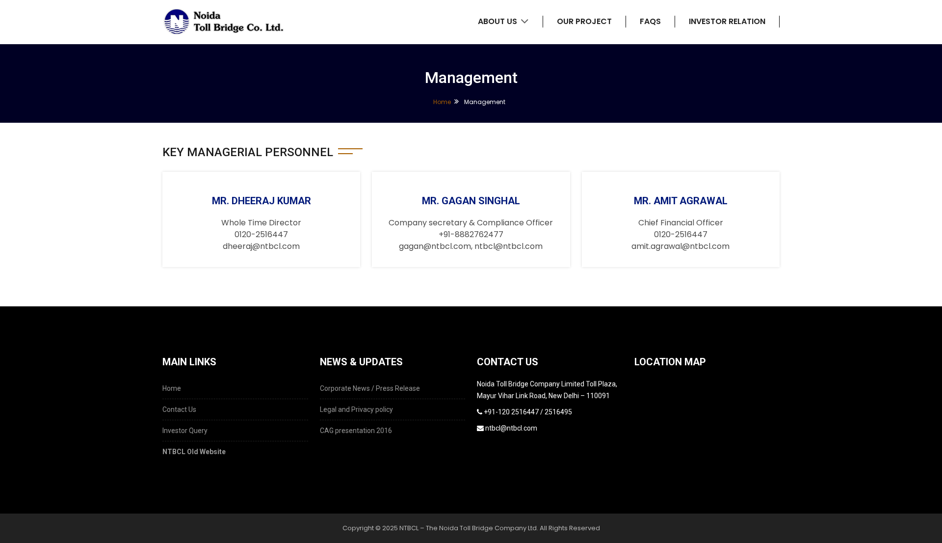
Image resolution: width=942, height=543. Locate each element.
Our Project (584, 21)
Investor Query (185, 430)
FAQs (650, 21)
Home (442, 102)
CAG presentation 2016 (356, 430)
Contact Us (179, 409)
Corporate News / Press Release (370, 388)
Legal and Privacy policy (356, 409)
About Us (498, 21)
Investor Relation (727, 21)
